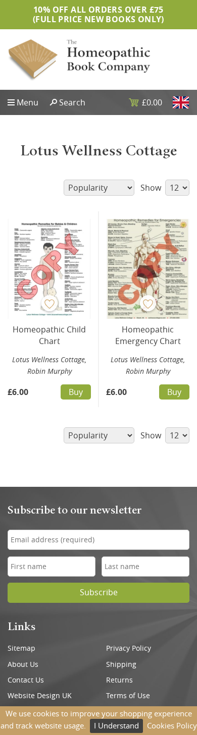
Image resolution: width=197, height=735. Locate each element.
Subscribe (99, 592)
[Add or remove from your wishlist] (49, 303)
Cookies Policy (172, 725)
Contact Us (26, 680)
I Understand (116, 725)
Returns (119, 680)
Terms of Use (128, 695)
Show (151, 187)
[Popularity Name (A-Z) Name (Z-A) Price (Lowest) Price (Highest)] (98, 188)
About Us (23, 664)
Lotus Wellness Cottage (48, 359)
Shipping (121, 664)
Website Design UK (40, 695)
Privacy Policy (128, 648)
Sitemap (21, 648)
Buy (76, 392)
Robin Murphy (49, 371)
